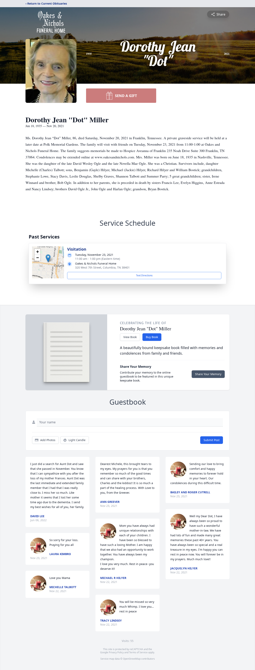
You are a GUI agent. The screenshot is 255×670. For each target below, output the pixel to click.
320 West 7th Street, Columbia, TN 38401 (102, 267)
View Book (130, 337)
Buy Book (152, 337)
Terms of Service (138, 652)
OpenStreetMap (132, 658)
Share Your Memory (208, 374)
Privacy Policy (116, 652)
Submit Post (212, 440)
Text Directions (144, 275)
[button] (48, 258)
